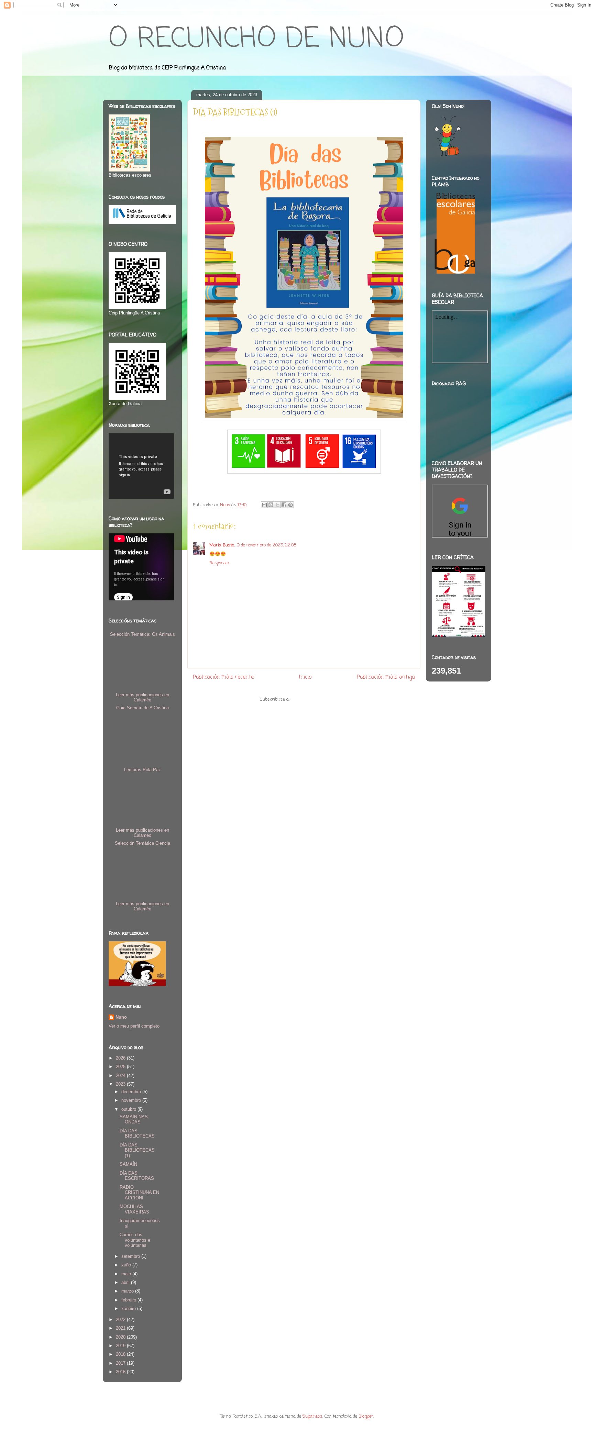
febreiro (129, 1299)
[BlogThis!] (270, 504)
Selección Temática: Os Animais (142, 634)
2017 (121, 1363)
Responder (219, 563)
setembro (131, 1256)
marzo (128, 1291)
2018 (121, 1354)
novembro (131, 1100)
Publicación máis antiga (386, 677)
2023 (121, 1084)
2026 (121, 1058)
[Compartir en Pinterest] (290, 504)
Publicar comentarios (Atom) (319, 699)
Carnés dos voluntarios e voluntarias (135, 1240)
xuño (126, 1264)
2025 (121, 1066)
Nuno (121, 1017)
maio (126, 1273)
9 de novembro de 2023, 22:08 (266, 545)
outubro (129, 1109)
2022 (121, 1319)
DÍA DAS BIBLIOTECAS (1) (137, 1150)
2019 (121, 1345)
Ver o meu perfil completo (134, 1026)
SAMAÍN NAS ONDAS (134, 1119)
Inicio (305, 677)
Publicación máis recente (223, 677)
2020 (121, 1337)
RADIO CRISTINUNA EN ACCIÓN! (139, 1192)
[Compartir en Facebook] (283, 504)
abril (126, 1282)
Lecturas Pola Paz (142, 769)
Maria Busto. (222, 545)
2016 (121, 1371)
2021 (121, 1328)
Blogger (366, 1416)
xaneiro (129, 1308)
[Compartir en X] (277, 504)
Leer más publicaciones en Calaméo (142, 697)
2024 (121, 1075)
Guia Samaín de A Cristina (142, 707)
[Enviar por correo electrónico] (264, 504)
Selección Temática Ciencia (142, 843)
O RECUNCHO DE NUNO (256, 39)
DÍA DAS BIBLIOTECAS (137, 1133)
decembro (131, 1091)
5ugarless (312, 1416)
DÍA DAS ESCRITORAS (137, 1176)
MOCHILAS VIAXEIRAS (134, 1209)
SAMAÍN (128, 1164)
